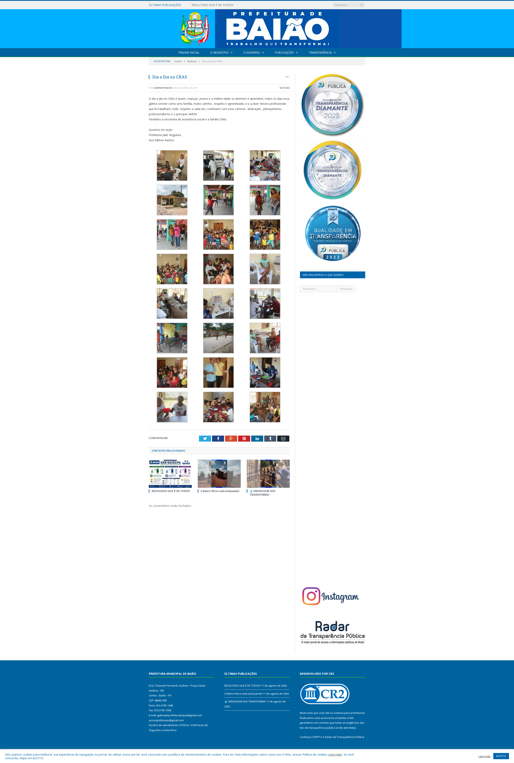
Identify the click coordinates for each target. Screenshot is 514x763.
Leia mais (335, 754)
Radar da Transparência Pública (344, 737)
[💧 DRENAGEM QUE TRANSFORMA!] (268, 474)
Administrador (163, 87)
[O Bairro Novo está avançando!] (219, 474)
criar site (324, 713)
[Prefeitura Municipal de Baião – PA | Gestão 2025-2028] (257, 28)
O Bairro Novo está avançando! (212, 5)
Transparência (320, 52)
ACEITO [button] (501, 756)
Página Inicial (189, 52)
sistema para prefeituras (349, 713)
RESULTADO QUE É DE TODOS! (171, 491)
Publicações (284, 52)
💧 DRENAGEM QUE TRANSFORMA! (262, 492)
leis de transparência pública (317, 727)
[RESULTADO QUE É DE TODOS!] (170, 474)
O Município (219, 52)
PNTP (316, 737)
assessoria (327, 718)
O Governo (251, 52)
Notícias (285, 87)
